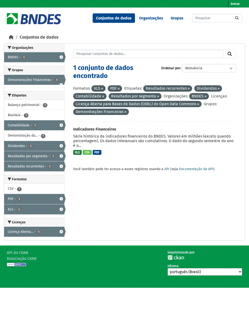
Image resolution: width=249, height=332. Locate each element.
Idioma (173, 266)
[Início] (11, 37)
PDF (96, 152)
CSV (87, 152)
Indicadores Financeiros (94, 129)
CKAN (176, 257)
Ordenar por (170, 68)
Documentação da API (196, 169)
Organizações (151, 18)
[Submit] (237, 18)
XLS (77, 152)
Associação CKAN (21, 258)
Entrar (235, 4)
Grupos (177, 18)
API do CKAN (17, 252)
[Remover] (102, 88)
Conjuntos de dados (114, 18)
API (166, 169)
